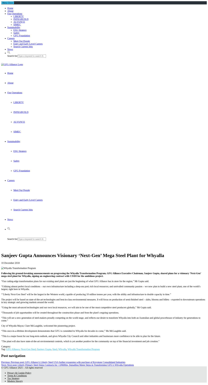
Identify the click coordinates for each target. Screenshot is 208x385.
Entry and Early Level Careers (28, 44)
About (10, 11)
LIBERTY (18, 16)
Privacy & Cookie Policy (19, 373)
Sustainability (13, 27)
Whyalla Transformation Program (84, 349)
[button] (8, 53)
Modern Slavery (15, 381)
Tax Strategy (13, 378)
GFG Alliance (13, 349)
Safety (16, 33)
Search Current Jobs (23, 46)
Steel (54, 349)
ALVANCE (19, 22)
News (10, 49)
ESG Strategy (20, 30)
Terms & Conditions (17, 375)
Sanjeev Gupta (44, 349)
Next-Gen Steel (28, 349)
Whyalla (62, 349)
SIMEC (17, 24)
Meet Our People (21, 41)
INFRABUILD (20, 19)
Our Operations (14, 13)
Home (10, 8)
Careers (11, 38)
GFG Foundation (21, 35)
